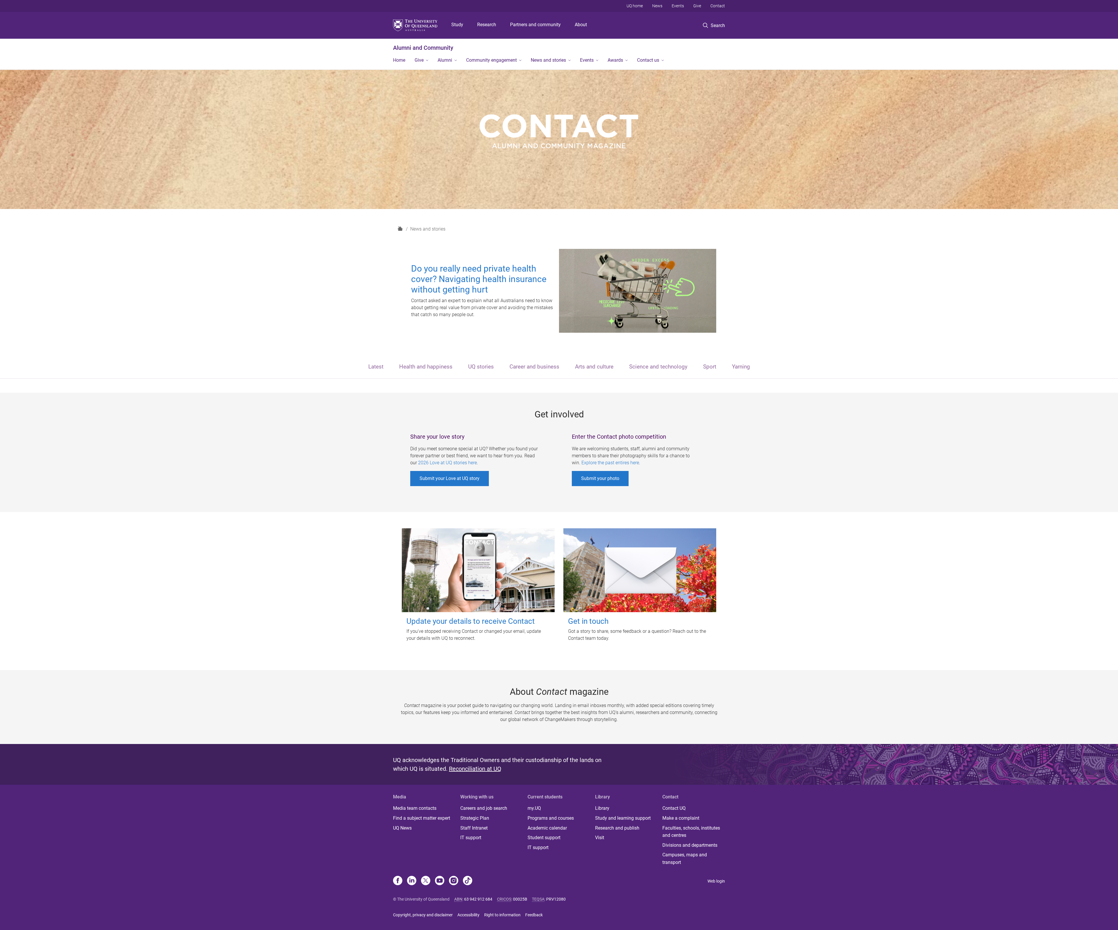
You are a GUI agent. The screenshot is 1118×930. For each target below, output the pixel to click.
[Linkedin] (411, 881)
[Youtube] (439, 881)
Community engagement (491, 60)
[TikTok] (467, 881)
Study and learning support (623, 818)
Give (697, 5)
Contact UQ (674, 808)
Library (602, 808)
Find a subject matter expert (421, 818)
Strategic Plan (474, 818)
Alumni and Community (423, 47)
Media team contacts (414, 808)
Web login (716, 881)
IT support (470, 837)
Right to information (502, 915)
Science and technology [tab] (658, 366)
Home (399, 60)
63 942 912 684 (478, 899)
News (657, 5)
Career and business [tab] (534, 366)
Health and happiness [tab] (425, 366)
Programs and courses (551, 818)
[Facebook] (397, 881)
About (581, 24)
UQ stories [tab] (481, 366)
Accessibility (468, 915)
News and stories (548, 60)
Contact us (648, 60)
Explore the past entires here (610, 462)
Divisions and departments (689, 845)
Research (486, 24)
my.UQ (534, 808)
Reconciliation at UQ (475, 768)
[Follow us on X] (425, 881)
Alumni (445, 60)
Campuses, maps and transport (684, 858)
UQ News (402, 828)
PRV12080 (556, 899)
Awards (615, 60)
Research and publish (617, 828)
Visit (599, 837)
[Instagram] (453, 881)
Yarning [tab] (741, 366)
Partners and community (535, 24)
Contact (717, 5)
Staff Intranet (474, 828)
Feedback (534, 915)
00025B (520, 899)
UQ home (635, 5)
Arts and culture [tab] (594, 366)
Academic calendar (547, 828)
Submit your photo (600, 478)
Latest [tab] (375, 366)
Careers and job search (483, 808)
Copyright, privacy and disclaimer (423, 915)
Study (457, 24)
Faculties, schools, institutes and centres (691, 831)
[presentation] (376, 367)
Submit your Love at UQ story (450, 478)
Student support (544, 837)
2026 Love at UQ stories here (447, 462)
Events (678, 5)
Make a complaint (680, 818)
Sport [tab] (709, 366)
